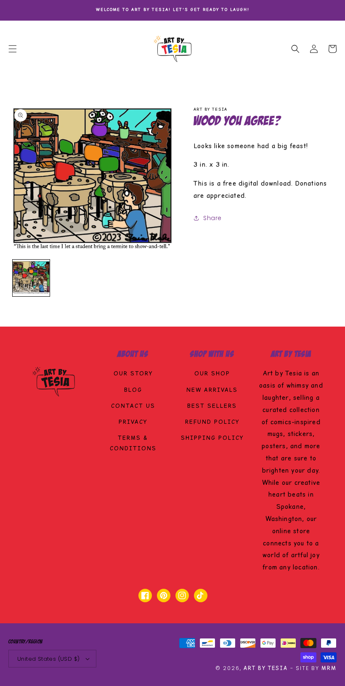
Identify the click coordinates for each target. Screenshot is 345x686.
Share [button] (212, 218)
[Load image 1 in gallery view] (31, 278)
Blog (133, 391)
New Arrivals (212, 391)
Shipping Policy (212, 438)
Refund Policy (212, 422)
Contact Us (133, 406)
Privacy (133, 422)
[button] (12, 49)
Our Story (133, 374)
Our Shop (212, 374)
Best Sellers (212, 406)
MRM (329, 668)
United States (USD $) (48, 659)
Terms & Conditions (133, 444)
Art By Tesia (266, 668)
